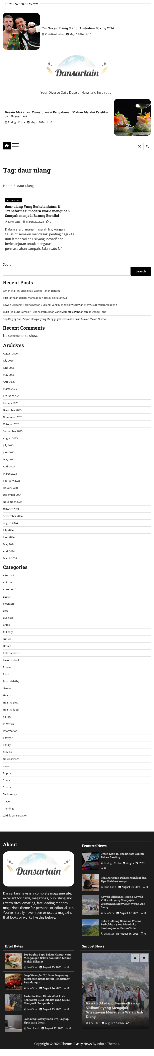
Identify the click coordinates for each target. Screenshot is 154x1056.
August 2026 (10, 353)
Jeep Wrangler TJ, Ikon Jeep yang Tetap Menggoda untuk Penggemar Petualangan (47, 979)
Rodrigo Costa (16, 122)
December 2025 (12, 410)
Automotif (9, 589)
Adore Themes (108, 1044)
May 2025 (8, 459)
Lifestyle (8, 738)
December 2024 (12, 495)
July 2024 (8, 530)
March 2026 (10, 389)
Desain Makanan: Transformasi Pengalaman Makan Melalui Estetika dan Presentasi (56, 114)
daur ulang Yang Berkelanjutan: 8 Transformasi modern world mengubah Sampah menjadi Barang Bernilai (37, 211)
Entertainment (11, 653)
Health (7, 695)
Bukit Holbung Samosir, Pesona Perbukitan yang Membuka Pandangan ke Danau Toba (54, 312)
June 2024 (8, 537)
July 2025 (8, 445)
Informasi (8, 723)
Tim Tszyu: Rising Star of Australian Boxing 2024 (78, 28)
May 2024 (8, 544)
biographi (8, 603)
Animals (7, 582)
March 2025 (10, 473)
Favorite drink (11, 660)
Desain (7, 646)
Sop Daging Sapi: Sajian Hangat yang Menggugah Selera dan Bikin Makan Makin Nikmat (55, 319)
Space (6, 780)
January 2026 (10, 403)
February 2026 (11, 396)
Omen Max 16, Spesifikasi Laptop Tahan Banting (31, 290)
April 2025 (9, 466)
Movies (7, 752)
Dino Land (14, 221)
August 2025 (10, 438)
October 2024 (11, 509)
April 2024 (9, 551)
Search (8, 264)
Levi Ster (109, 913)
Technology (10, 794)
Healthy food (11, 709)
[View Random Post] (139, 146)
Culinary (8, 632)
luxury (7, 745)
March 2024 (10, 558)
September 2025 (12, 431)
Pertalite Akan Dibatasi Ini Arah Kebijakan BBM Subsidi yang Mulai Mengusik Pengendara (47, 999)
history (7, 716)
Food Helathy (11, 681)
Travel (6, 801)
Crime (6, 624)
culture (7, 639)
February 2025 (11, 480)
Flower (7, 667)
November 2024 (12, 502)
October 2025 (11, 424)
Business (8, 617)
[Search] (147, 146)
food (6, 674)
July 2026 (8, 360)
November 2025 (12, 417)
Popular (7, 773)
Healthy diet (10, 702)
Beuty (6, 596)
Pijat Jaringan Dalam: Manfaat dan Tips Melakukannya (35, 298)
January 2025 (10, 487)
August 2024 (10, 523)
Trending (8, 808)
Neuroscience (11, 759)
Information (13, 200)
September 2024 (12, 516)
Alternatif (8, 575)
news (6, 766)
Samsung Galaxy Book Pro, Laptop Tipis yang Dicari (46, 1020)
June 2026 (8, 368)
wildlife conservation (15, 815)
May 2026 (8, 375)
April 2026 (9, 382)
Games (7, 688)
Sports (7, 787)
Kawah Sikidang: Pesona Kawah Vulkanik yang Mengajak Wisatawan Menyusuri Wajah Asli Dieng (60, 305)
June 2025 (8, 452)
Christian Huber (54, 34)
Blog (5, 610)
